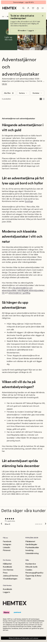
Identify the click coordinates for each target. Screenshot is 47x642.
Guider (28, 579)
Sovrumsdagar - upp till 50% (23, 2)
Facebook (7, 541)
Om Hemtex (8, 570)
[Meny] (42, 8)
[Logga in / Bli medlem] (28, 8)
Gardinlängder (31, 544)
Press (5, 573)
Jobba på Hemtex (10, 576)
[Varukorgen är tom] (37, 8)
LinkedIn (6, 547)
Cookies (28, 570)
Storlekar (36, 93)
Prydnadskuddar (32, 547)
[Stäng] (42, 15)
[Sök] (23, 8)
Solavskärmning (32, 553)
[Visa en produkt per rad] (44, 98)
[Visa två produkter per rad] (41, 98)
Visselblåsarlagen (10, 579)
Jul (3, 16)
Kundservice (30, 564)
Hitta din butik (31, 567)
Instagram (7, 544)
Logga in (6, 592)
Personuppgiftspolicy (34, 573)
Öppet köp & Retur (33, 576)
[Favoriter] (33, 8)
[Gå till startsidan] (9, 8)
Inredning (29, 550)
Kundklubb (7, 567)
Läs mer (4, 84)
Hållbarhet (7, 564)
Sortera (22, 93)
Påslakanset (30, 541)
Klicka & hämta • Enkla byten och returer (23, 638)
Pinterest (6, 550)
